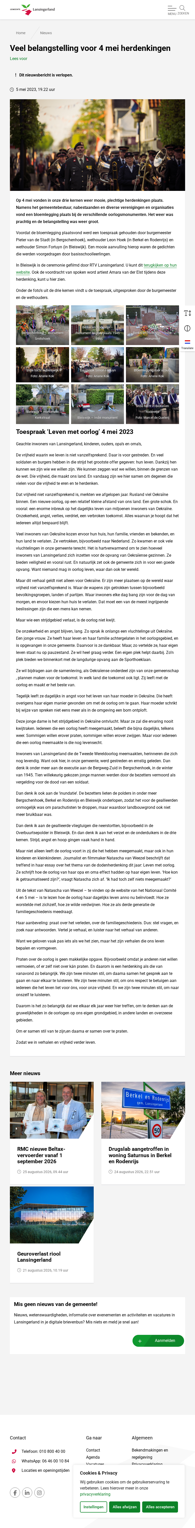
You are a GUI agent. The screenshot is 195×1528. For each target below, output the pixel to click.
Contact (93, 1450)
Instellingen (93, 1507)
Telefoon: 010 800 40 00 (43, 1451)
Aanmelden (165, 1340)
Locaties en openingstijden (46, 1470)
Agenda (93, 1457)
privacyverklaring (95, 1494)
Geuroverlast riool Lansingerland (39, 1257)
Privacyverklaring (147, 1464)
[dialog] (129, 1491)
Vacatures (95, 1464)
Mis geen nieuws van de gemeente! (56, 1304)
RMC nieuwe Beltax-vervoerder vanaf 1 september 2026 (41, 1155)
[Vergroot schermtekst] (187, 313)
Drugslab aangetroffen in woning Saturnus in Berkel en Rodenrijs (140, 1155)
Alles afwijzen (125, 1507)
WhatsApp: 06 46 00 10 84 (45, 1460)
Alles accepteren (160, 1507)
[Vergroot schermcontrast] (187, 328)
